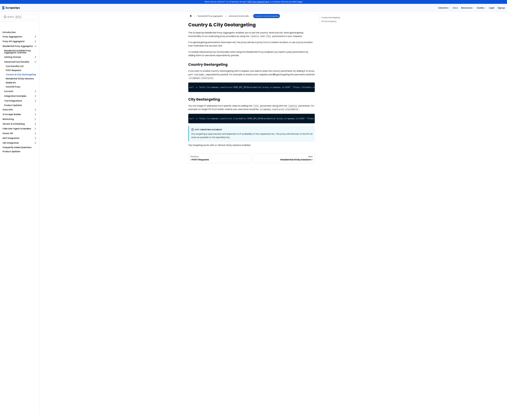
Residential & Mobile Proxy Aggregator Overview (17, 51)
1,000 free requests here (258, 2)
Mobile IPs (11, 82)
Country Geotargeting (330, 17)
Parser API (8, 133)
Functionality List (15, 66)
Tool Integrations (13, 100)
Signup (501, 7)
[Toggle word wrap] (306, 86)
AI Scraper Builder (12, 114)
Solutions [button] (443, 7)
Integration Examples (15, 96)
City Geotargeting (328, 21)
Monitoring (8, 119)
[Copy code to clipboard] (311, 86)
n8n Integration (11, 143)
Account (8, 91)
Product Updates (13, 105)
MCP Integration (11, 138)
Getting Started (12, 57)
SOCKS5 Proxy (13, 86)
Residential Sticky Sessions (20, 78)
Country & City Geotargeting (21, 74)
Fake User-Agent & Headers (17, 128)
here (300, 2)
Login (491, 7)
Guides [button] (480, 7)
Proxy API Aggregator (14, 41)
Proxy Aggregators (12, 36)
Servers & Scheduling (14, 123)
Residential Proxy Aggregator (18, 46)
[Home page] (190, 16)
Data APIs (8, 109)
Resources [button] (466, 7)
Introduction (9, 32)
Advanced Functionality (16, 61)
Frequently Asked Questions (17, 147)
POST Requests (13, 70)
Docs (455, 7)
